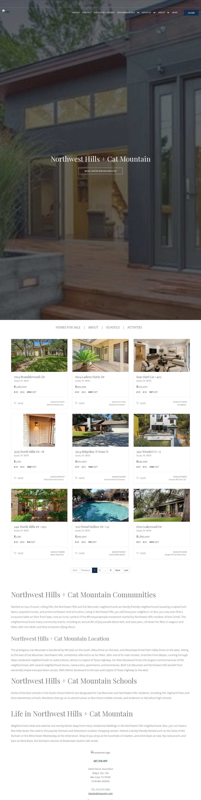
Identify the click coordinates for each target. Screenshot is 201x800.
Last (126, 570)
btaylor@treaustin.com (101, 793)
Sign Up (195, 3)
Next (117, 570)
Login (186, 3)
